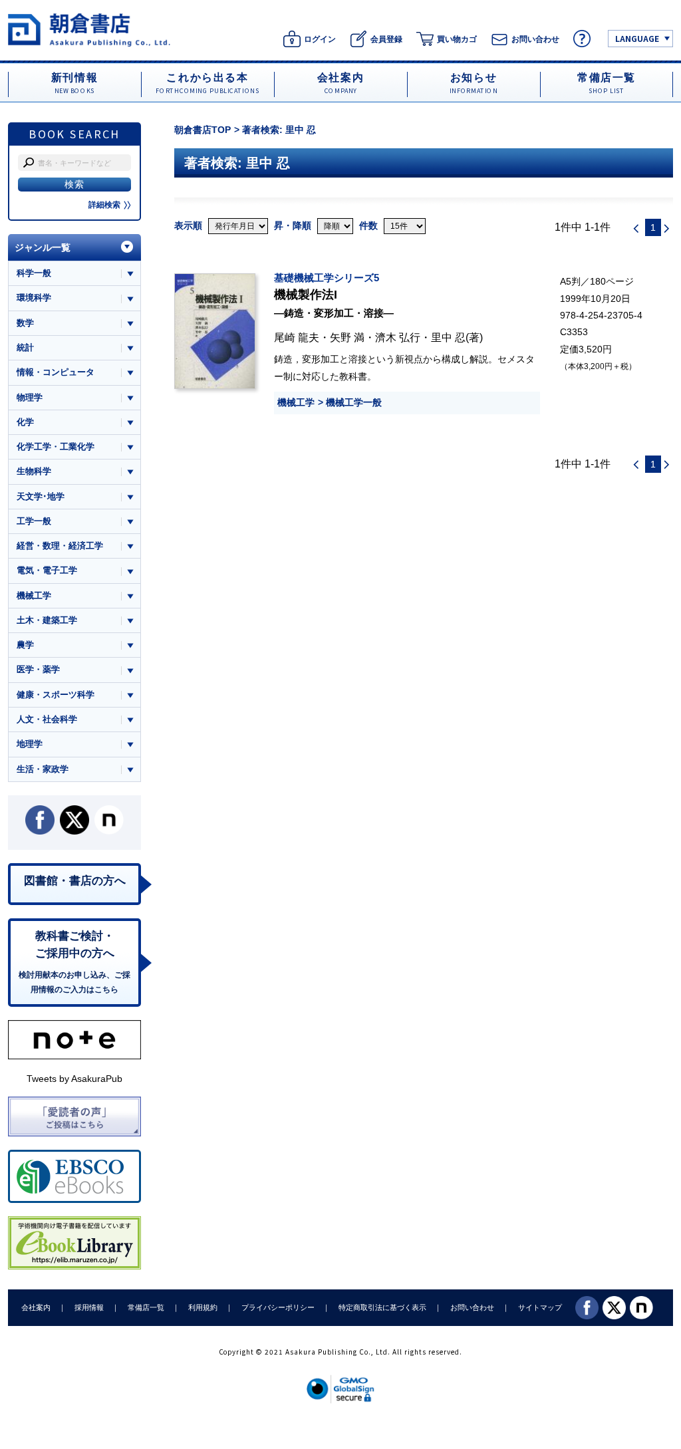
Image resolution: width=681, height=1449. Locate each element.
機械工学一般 (354, 402)
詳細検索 (104, 204)
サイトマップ (540, 1307)
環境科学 (34, 298)
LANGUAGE (637, 38)
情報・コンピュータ (55, 372)
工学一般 (34, 521)
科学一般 (34, 273)
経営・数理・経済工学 (60, 546)
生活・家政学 (42, 769)
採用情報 (89, 1307)
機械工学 (296, 402)
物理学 (30, 397)
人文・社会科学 (47, 719)
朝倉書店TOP (202, 129)
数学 (25, 323)
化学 (25, 422)
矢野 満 (347, 337)
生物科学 (34, 471)
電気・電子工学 (47, 570)
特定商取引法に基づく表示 (382, 1307)
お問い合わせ (472, 1307)
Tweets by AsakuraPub (74, 1078)
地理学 (30, 744)
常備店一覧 (146, 1307)
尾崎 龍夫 (296, 337)
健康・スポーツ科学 (55, 695)
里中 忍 (448, 337)
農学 (25, 645)
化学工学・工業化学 (55, 447)
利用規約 (202, 1307)
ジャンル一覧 (42, 247)
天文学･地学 (41, 496)
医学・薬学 (38, 669)
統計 (25, 347)
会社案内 (36, 1307)
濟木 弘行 (397, 337)
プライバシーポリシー (278, 1307)
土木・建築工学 (47, 620)
